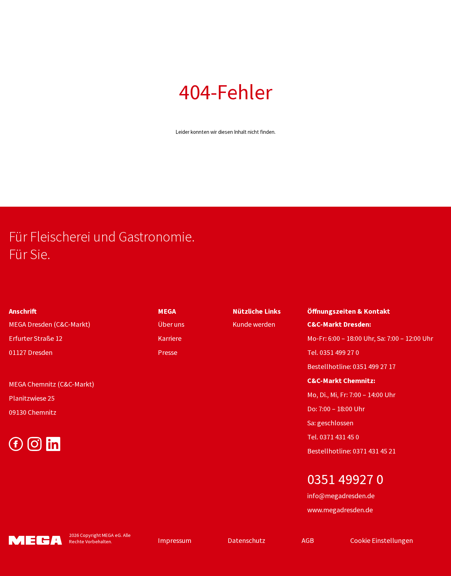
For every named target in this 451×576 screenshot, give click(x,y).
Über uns (171, 324)
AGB (308, 540)
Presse (167, 352)
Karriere (169, 338)
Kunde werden (254, 324)
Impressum (174, 540)
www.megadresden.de (340, 509)
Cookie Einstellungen (381, 540)
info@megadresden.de (341, 495)
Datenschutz (246, 540)
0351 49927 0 (345, 479)
